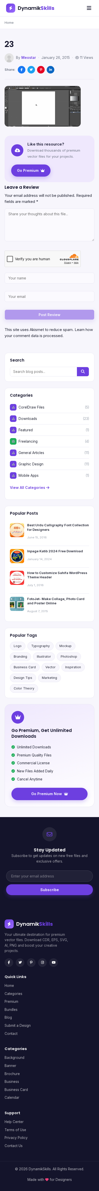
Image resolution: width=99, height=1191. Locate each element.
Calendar (12, 1097)
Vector (50, 667)
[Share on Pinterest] (41, 70)
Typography (40, 646)
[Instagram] (42, 962)
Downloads (28, 419)
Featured (26, 430)
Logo (18, 646)
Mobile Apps (29, 475)
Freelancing (28, 441)
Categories (13, 994)
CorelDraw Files (31, 407)
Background (14, 1058)
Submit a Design (18, 1025)
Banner (10, 1066)
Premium (11, 1001)
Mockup (65, 646)
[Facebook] (9, 962)
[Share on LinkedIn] (50, 70)
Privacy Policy (16, 1138)
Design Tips (23, 678)
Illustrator (44, 656)
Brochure (12, 1074)
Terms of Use (15, 1130)
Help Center (14, 1122)
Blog (8, 1017)
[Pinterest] (31, 962)
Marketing (49, 678)
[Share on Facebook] (21, 70)
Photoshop (69, 656)
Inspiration (73, 667)
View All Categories (28, 487)
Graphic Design (31, 464)
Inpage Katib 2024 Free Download (55, 551)
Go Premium (28, 170)
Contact (11, 1034)
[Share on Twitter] (31, 70)
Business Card (25, 667)
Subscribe (49, 890)
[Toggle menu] (89, 8)
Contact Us (14, 1146)
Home (9, 22)
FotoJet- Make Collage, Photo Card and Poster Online (56, 601)
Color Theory (24, 688)
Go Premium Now (46, 794)
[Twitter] (20, 962)
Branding (20, 656)
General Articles (31, 453)
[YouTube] (53, 962)
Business (12, 1082)
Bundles (11, 1010)
